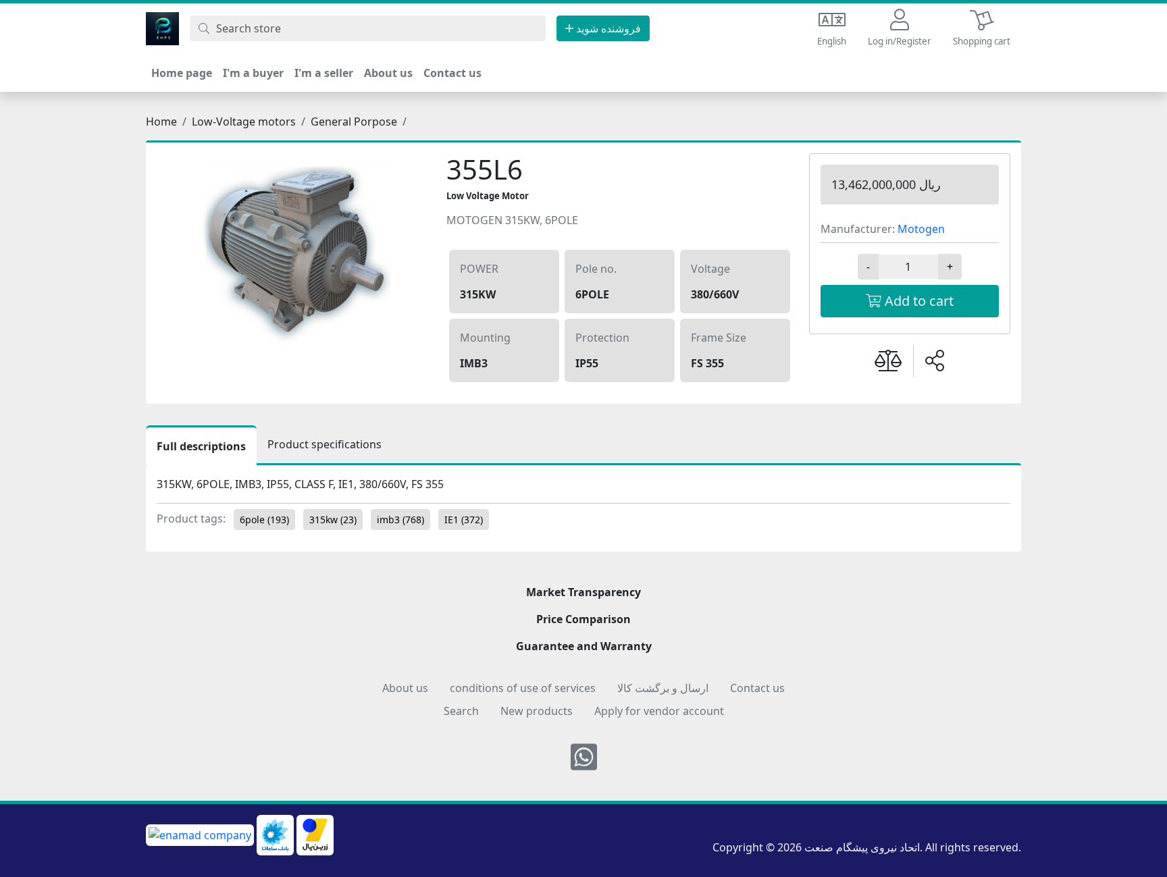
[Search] (204, 28)
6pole (264, 519)
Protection (602, 337)
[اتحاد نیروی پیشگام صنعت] (162, 27)
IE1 (463, 519)
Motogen (921, 228)
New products (536, 710)
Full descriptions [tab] (201, 446)
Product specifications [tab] (324, 444)
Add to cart (917, 301)
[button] (899, 28)
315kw (333, 519)
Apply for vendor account (659, 710)
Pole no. (596, 268)
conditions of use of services (523, 688)
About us (388, 72)
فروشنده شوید (607, 28)
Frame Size (718, 337)
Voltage (710, 268)
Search (461, 710)
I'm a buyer (253, 72)
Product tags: (191, 518)
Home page (181, 72)
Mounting (485, 337)
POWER (479, 268)
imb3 (400, 519)
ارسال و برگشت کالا (662, 688)
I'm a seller (323, 72)
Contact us (452, 72)
